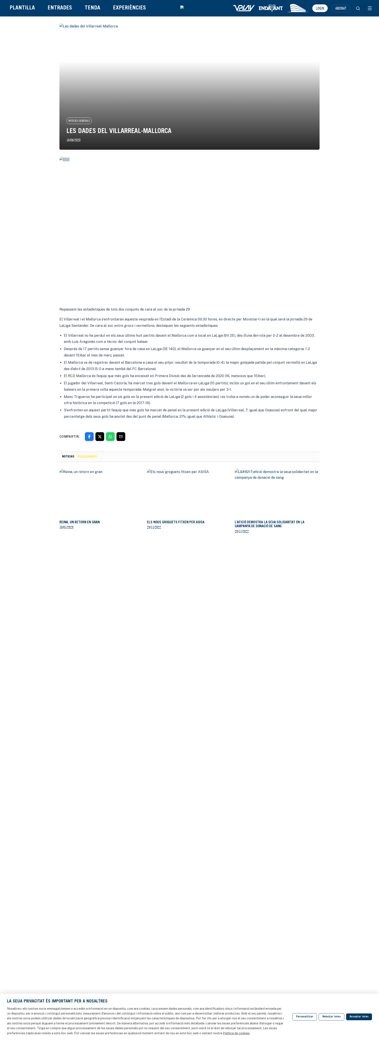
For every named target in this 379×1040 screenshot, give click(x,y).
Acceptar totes (359, 1016)
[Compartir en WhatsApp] (110, 436)
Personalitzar (304, 1016)
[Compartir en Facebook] (89, 436)
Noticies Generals (79, 121)
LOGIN (320, 8)
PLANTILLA (22, 8)
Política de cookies (236, 1033)
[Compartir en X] (99, 436)
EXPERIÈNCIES (129, 8)
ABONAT (340, 8)
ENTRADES (60, 8)
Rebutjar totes (331, 1016)
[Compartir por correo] (120, 436)
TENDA (92, 8)
